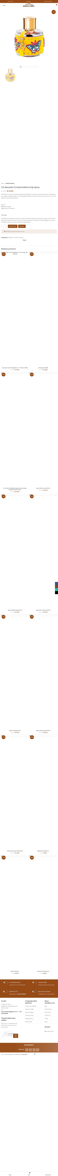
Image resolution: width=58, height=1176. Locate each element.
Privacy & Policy (29, 1015)
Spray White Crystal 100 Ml (43, 488)
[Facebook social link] (27, 241)
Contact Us (48, 1015)
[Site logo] (29, 5)
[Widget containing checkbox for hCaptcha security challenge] (8, 1034)
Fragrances (11, 237)
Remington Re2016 (43, 368)
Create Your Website (30, 1006)
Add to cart (12, 226)
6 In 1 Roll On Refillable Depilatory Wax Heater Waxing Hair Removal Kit (15, 489)
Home (2, 183)
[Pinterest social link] (31, 241)
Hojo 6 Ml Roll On (15, 971)
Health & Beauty (10, 183)
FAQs (46, 1021)
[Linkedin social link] (32, 241)
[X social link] (29, 241)
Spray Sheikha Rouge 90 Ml (15, 610)
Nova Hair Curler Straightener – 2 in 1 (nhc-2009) (15, 368)
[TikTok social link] (37, 1049)
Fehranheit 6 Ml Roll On (43, 971)
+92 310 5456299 (21, 994)
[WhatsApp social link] (33, 1049)
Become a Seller (48, 1)
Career (46, 1018)
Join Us (15, 1035)
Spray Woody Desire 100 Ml (43, 730)
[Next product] (56, 183)
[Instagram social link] (30, 1049)
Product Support (29, 1012)
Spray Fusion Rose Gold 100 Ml (15, 851)
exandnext (24, 1054)
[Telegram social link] (34, 241)
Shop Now (28, 1)
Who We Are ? (48, 1009)
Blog (46, 1006)
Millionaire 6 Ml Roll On (43, 851)
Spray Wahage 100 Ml (14, 730)
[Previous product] (53, 183)
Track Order (10, 1)
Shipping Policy (29, 1018)
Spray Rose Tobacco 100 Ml (43, 610)
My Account (48, 1012)
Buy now (22, 226)
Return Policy (28, 1021)
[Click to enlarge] (3, 62)
